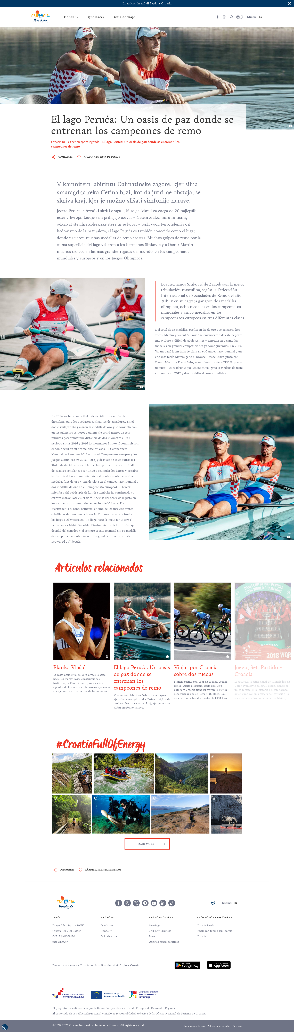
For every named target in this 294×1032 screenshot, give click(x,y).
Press (152, 936)
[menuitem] (187, 965)
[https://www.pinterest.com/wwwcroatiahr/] (145, 903)
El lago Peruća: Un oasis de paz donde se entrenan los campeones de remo (92, 677)
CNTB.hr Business (160, 931)
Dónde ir (106, 931)
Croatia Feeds (205, 925)
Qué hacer (107, 925)
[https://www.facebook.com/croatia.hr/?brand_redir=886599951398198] (118, 903)
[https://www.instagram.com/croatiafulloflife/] (127, 903)
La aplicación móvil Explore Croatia (147, 3)
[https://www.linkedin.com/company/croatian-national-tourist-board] (162, 903)
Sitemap (237, 1026)
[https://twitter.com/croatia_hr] (136, 903)
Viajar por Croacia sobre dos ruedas (146, 670)
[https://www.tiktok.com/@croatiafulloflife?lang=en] (171, 903)
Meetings (154, 925)
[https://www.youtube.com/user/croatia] (154, 903)
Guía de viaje (109, 936)
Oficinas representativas (164, 942)
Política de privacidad (218, 1026)
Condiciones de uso (194, 1026)
